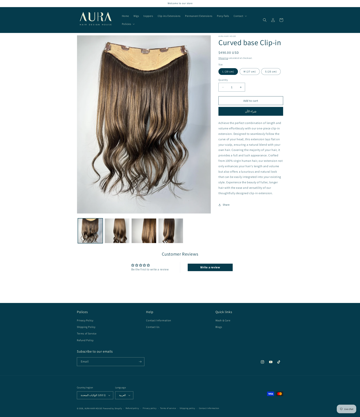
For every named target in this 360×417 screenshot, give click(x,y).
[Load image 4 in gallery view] (170, 230)
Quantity (223, 79)
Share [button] (226, 204)
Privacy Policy (85, 320)
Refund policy (132, 408)
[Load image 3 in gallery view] (143, 230)
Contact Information (158, 320)
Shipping (223, 58)
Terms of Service (87, 333)
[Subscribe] (140, 361)
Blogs (218, 327)
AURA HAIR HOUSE (93, 408)
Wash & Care (222, 320)
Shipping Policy (86, 327)
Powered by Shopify (112, 408)
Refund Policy (85, 340)
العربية (122, 395)
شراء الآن (250, 111)
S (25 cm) (271, 71)
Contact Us (152, 327)
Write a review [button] (210, 267)
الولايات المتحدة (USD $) (93, 395)
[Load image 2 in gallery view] (117, 230)
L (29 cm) (228, 71)
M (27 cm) (250, 71)
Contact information (209, 408)
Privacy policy (150, 408)
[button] (239, 16)
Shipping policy (187, 408)
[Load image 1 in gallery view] (90, 230)
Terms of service (168, 408)
